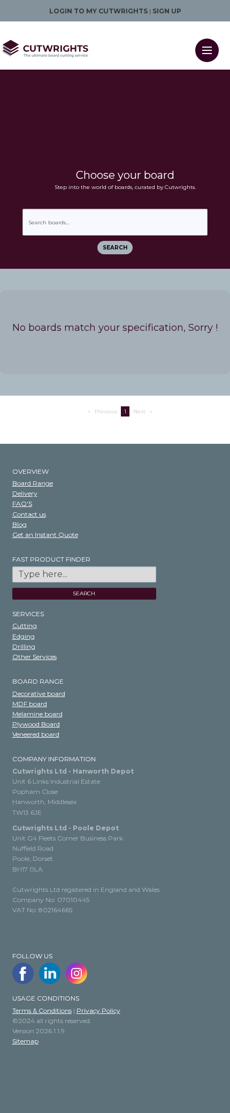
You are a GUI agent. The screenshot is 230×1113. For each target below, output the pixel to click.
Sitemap (25, 1041)
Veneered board (35, 734)
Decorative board (38, 694)
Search (115, 247)
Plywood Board (36, 724)
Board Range (32, 483)
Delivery (24, 493)
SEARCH (84, 593)
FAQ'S (22, 503)
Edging (23, 636)
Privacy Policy (98, 1010)
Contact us (29, 514)
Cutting (24, 626)
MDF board (29, 704)
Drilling (23, 646)
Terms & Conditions (42, 1010)
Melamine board (37, 714)
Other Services (34, 657)
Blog (19, 524)
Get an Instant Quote (45, 535)
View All (15, 438)
